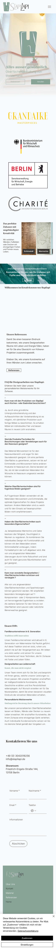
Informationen (16, 819)
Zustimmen (27, 938)
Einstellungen (27, 944)
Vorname (14, 790)
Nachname (35, 790)
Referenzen (11, 897)
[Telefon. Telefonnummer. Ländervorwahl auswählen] (33, 810)
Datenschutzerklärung (28, 930)
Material (10, 893)
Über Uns (10, 884)
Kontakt (9, 888)
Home (8, 901)
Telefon (32, 805)
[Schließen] (51, 918)
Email (12, 805)
